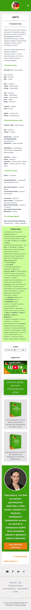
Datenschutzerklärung (15, 586)
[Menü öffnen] (27, 5)
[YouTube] (7, 571)
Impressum (13, 582)
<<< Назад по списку (20, 556)
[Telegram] (23, 571)
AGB (19, 582)
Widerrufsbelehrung (9, 588)
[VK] (18, 571)
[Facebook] (12, 571)
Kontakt (15, 591)
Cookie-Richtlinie (22, 588)
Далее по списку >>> (11, 561)
